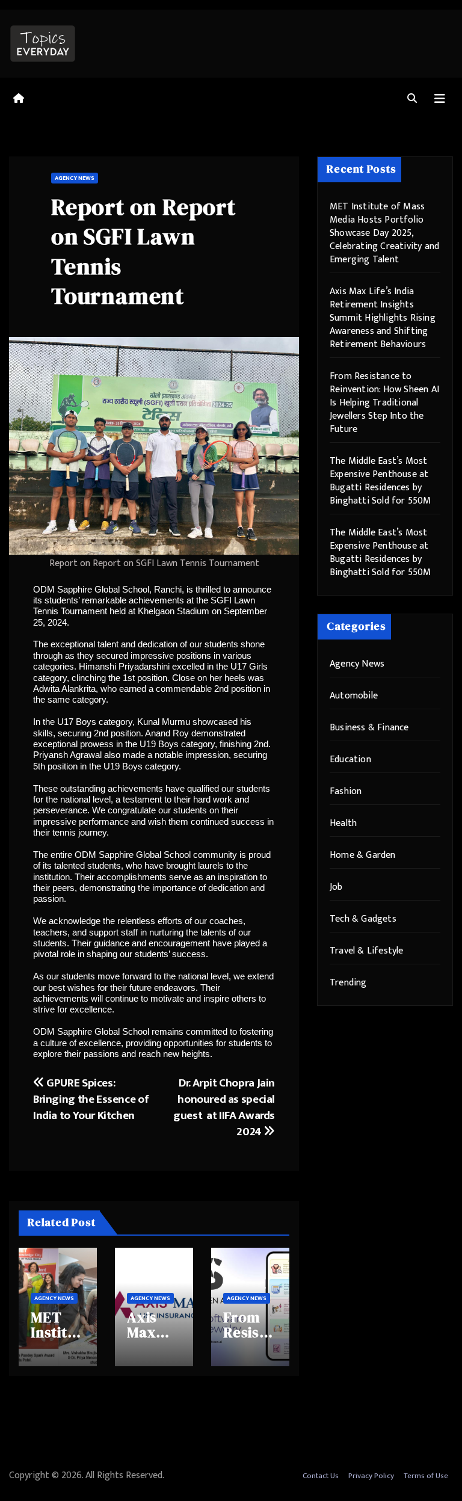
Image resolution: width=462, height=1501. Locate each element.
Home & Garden (363, 855)
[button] (412, 99)
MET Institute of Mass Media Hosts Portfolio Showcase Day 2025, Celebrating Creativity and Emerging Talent (384, 233)
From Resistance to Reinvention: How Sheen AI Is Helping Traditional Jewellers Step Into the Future (384, 402)
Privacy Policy (371, 1475)
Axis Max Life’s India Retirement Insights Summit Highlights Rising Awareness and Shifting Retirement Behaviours (383, 318)
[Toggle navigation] (440, 99)
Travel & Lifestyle (367, 951)
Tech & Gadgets (363, 919)
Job (336, 887)
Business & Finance (369, 728)
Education (350, 759)
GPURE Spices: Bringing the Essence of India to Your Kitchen (91, 1099)
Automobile (354, 696)
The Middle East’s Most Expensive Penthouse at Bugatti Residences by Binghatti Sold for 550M (380, 481)
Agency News (74, 178)
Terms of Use (426, 1475)
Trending (348, 983)
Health (343, 823)
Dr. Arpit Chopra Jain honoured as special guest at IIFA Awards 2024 (224, 1107)
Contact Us (321, 1475)
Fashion (346, 791)
